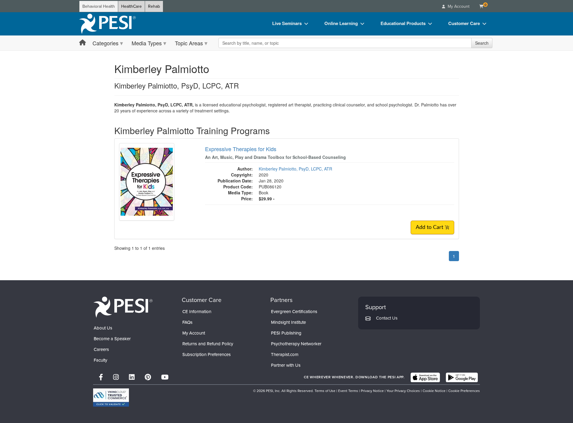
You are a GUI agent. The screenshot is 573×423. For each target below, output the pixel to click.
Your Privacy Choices (403, 390)
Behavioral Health (98, 6)
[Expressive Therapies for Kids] (146, 181)
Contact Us (387, 318)
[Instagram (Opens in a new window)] (116, 377)
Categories (105, 43)
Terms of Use (325, 390)
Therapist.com (284, 354)
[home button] (82, 42)
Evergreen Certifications (294, 311)
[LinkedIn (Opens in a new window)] (131, 377)
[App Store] (425, 377)
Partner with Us (286, 365)
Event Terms (348, 390)
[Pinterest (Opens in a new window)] (148, 377)
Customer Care (464, 23)
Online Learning (341, 23)
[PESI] (123, 307)
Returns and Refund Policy (207, 343)
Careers (101, 349)
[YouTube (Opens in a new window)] (165, 377)
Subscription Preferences (206, 354)
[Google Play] (462, 377)
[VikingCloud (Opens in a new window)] (111, 397)
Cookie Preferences (464, 390)
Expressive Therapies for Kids (240, 149)
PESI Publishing (286, 333)
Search (482, 43)
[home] (107, 24)
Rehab (154, 6)
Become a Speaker (112, 338)
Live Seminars (287, 23)
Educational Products (403, 23)
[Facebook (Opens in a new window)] (100, 377)
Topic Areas (189, 43)
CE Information (196, 311)
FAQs (187, 322)
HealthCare (131, 6)
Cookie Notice (434, 390)
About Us (103, 328)
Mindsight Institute (288, 322)
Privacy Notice (372, 390)
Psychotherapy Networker (296, 343)
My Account (193, 333)
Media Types (147, 43)
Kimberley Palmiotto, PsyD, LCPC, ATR (295, 169)
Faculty (100, 360)
